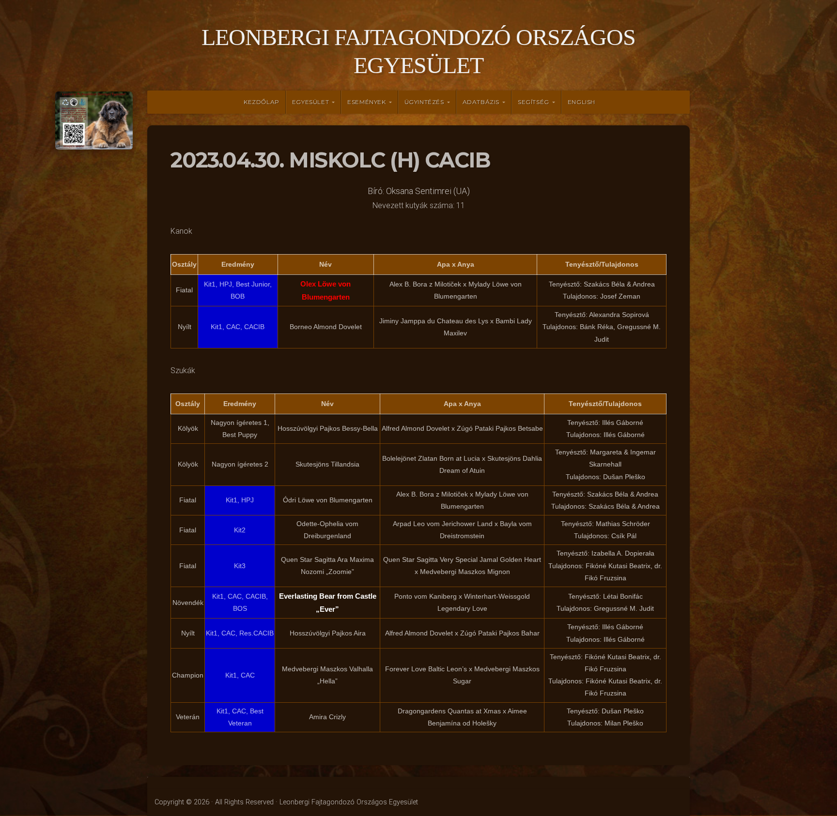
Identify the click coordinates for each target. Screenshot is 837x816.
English (581, 102)
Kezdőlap (261, 102)
